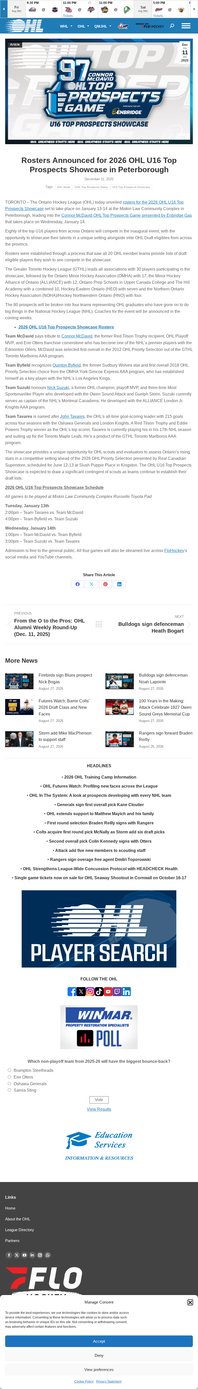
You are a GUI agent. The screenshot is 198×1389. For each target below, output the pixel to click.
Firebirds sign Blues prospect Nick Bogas (65, 678)
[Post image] (19, 681)
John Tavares (72, 416)
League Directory (19, 1230)
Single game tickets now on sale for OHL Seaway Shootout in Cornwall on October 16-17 (100, 878)
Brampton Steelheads (33, 1070)
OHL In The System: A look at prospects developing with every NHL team (100, 795)
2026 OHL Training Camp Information (100, 777)
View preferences (99, 1369)
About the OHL (17, 1219)
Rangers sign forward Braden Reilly (166, 736)
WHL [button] (64, 26)
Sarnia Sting (25, 1090)
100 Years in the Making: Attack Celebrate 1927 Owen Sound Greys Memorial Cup (165, 707)
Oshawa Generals (30, 1084)
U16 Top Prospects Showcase (131, 187)
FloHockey (174, 550)
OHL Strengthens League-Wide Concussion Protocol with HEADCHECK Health (100, 869)
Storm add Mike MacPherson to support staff (65, 736)
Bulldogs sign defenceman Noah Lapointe (163, 678)
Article (15, 44)
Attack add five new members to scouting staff (100, 850)
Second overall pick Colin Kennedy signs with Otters (100, 841)
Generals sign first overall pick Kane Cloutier (100, 805)
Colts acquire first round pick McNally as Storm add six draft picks (100, 832)
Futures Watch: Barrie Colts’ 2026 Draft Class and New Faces (64, 707)
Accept (99, 1341)
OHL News (63, 187)
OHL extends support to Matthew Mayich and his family (100, 814)
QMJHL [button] (101, 26)
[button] (190, 1302)
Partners (12, 1240)
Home (10, 1208)
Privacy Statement (108, 1381)
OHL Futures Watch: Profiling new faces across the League (100, 786)
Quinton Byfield (67, 365)
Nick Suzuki (58, 387)
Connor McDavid (76, 336)
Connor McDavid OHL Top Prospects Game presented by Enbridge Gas (126, 215)
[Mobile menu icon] (186, 25)
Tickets (68, 16)
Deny (99, 1355)
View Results (99, 1109)
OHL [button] (82, 26)
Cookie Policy (84, 1381)
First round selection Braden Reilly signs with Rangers (100, 823)
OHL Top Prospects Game (91, 187)
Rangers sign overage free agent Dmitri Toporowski (100, 859)
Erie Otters (23, 1077)
